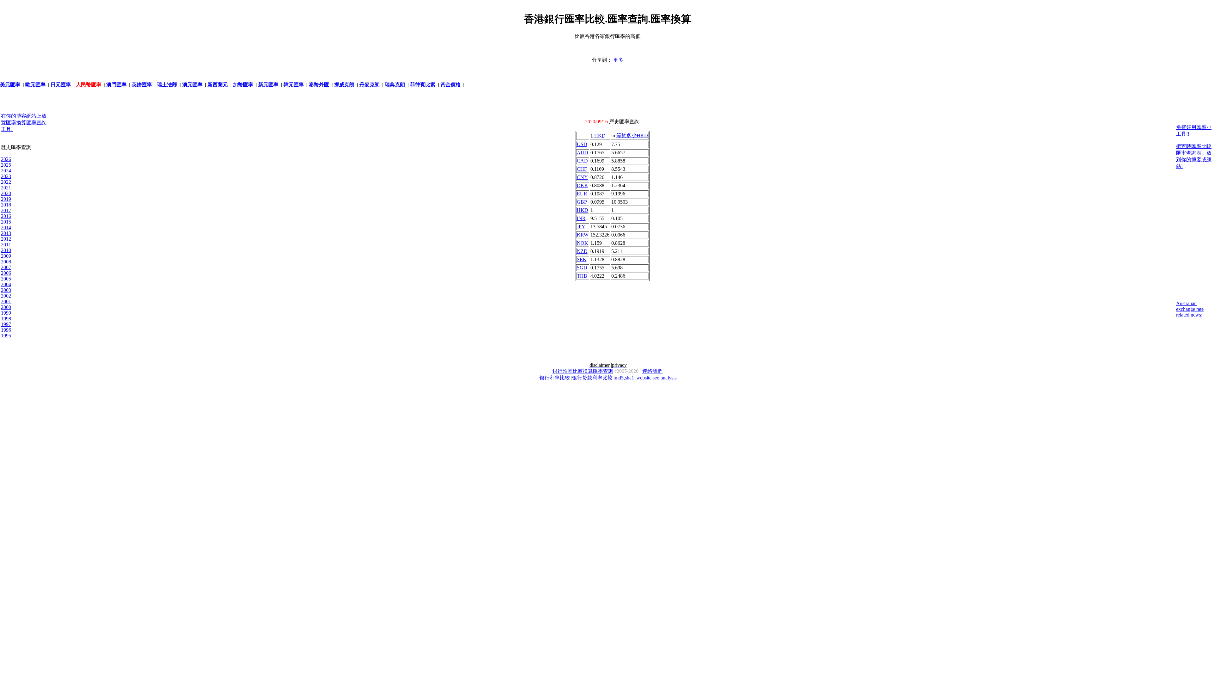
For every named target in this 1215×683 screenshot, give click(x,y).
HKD (582, 210)
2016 (6, 216)
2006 (6, 273)
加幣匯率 (243, 84)
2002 (6, 295)
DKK (582, 185)
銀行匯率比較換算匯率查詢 (582, 371)
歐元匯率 (35, 84)
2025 (6, 165)
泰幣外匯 (319, 84)
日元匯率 (61, 84)
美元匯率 (10, 84)
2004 (6, 284)
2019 (6, 199)
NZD (582, 251)
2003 (6, 290)
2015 (6, 222)
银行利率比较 (554, 377)
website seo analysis (656, 377)
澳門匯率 (116, 84)
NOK (582, 243)
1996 (6, 330)
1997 (6, 324)
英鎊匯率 (142, 84)
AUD (582, 152)
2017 (6, 210)
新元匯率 (268, 84)
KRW (583, 234)
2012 (6, 239)
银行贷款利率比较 (592, 377)
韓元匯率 (294, 84)
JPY (581, 226)
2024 (6, 170)
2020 (6, 193)
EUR (582, 193)
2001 (6, 301)
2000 (6, 307)
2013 (6, 233)
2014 (6, 227)
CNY (582, 177)
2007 (6, 267)
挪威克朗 (344, 84)
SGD (582, 267)
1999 (6, 313)
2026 (6, 159)
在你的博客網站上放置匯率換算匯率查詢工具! (24, 122)
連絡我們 (652, 371)
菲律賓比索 (422, 84)
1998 (6, 318)
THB (582, 276)
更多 (618, 60)
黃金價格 (450, 84)
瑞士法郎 (167, 84)
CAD (582, 160)
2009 (6, 256)
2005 (6, 278)
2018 (6, 204)
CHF (582, 169)
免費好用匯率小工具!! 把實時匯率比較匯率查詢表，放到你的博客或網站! (1194, 147)
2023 (6, 176)
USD (582, 144)
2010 (6, 250)
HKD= (601, 135)
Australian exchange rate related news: (1190, 309)
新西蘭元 (218, 84)
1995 (6, 335)
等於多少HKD (632, 135)
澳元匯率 (192, 84)
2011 (6, 244)
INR (581, 218)
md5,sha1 (624, 377)
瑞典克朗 (395, 84)
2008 (6, 261)
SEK (582, 259)
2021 (6, 187)
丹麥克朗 (369, 84)
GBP (582, 202)
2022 (6, 182)
